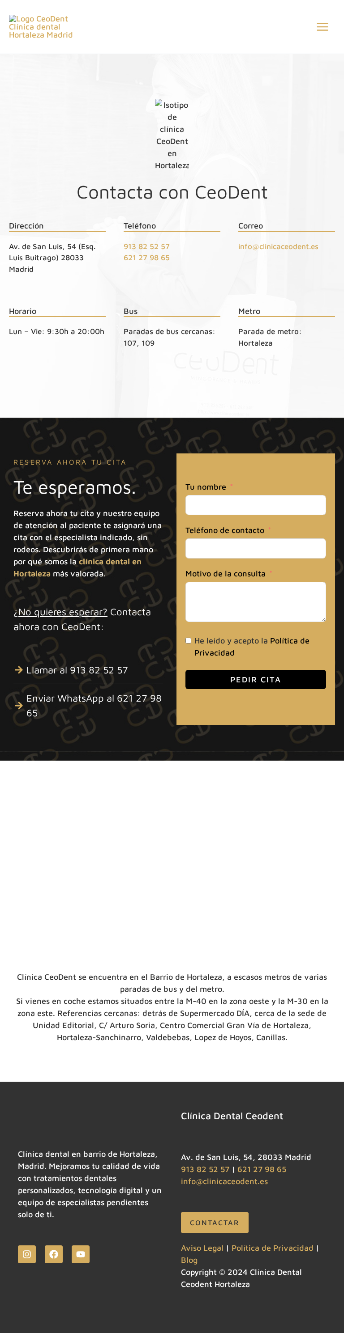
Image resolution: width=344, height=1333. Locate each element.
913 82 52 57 (147, 246)
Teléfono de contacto (224, 530)
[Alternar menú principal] (322, 27)
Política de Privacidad (273, 1248)
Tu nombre (205, 486)
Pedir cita (255, 679)
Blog (189, 1260)
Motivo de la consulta (225, 573)
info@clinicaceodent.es (278, 246)
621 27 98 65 (147, 257)
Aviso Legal (202, 1248)
